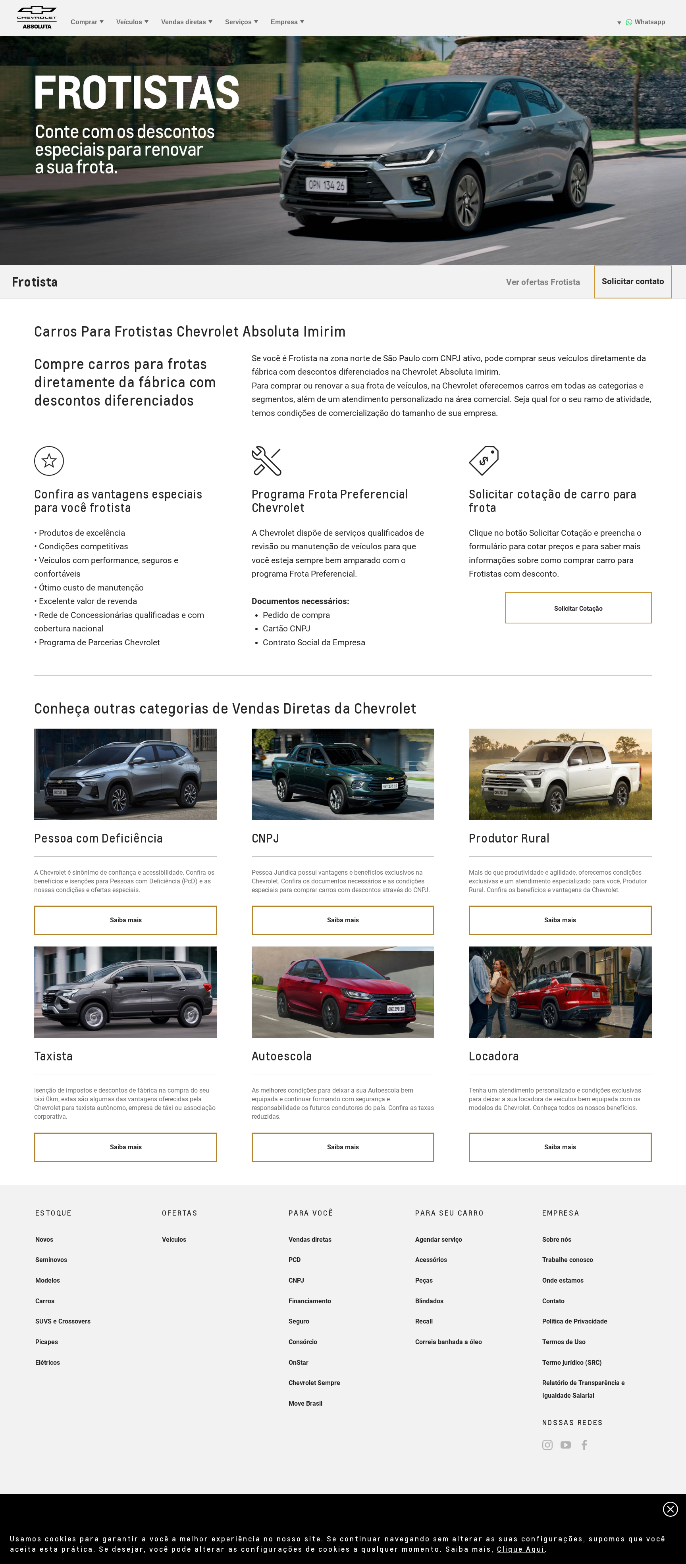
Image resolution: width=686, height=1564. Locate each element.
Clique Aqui (521, 1548)
